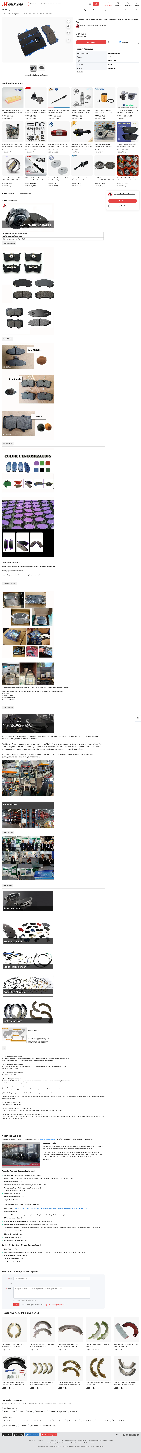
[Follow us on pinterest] (135, 1435)
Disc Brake (49, 14)
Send (16, 1304)
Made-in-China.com (62, 1443)
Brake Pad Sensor (56, 1208)
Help (104, 10)
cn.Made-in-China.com (88, 1443)
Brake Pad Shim (20, 1208)
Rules (137, 10)
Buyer (95, 10)
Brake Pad (65, 1208)
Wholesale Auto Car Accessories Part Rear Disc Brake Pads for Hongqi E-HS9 (126, 145)
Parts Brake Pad (87, 1421)
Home (3, 14)
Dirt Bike (29, 1412)
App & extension (115, 10)
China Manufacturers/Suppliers (55, 1440)
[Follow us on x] (127, 1435)
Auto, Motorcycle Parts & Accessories (19, 14)
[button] (90, 4)
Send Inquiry (91, 42)
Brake (42, 14)
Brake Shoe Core (74, 1208)
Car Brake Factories (59, 1421)
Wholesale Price (82, 1440)
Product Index (103, 1440)
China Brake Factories (9, 1421)
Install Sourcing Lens (50, 1435)
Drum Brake (73, 1412)
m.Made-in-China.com (75, 1443)
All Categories (9, 10)
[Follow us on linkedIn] (138, 1435)
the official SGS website (47, 1139)
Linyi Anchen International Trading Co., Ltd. (93, 25)
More (3, 1429)
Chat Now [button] (125, 42)
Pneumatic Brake (41, 1412)
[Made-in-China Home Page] (12, 4)
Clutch (21, 1412)
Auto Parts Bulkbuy (49, 1425)
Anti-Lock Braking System (58, 1412)
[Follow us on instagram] (130, 1435)
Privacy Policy (99, 1446)
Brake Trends (35, 1425)
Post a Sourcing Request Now (55, 1305)
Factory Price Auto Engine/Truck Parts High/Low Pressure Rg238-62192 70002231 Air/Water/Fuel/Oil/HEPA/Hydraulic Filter (13, 145)
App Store (7, 1435)
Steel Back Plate (44, 1208)
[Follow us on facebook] (124, 1435)
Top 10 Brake (23, 1425)
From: (10, 1278)
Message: (9, 1289)
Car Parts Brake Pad (9, 1425)
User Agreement (81, 1446)
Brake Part (84, 1208)
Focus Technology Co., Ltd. (57, 1446)
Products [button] (33, 4)
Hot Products (31, 1440)
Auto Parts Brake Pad (102, 1421)
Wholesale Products (70, 1440)
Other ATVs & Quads (9, 1412)
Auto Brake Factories (27, 1421)
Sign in (137, 5)
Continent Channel (93, 1440)
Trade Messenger (32, 1435)
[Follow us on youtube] (133, 1435)
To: (11, 1283)
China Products (41, 1440)
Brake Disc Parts (74, 1421)
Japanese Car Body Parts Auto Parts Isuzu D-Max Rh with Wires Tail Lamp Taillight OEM (58, 145)
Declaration (91, 1446)
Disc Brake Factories (43, 1421)
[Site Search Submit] (96, 4)
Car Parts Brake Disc (119, 1421)
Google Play (18, 1435)
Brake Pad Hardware (32, 1208)
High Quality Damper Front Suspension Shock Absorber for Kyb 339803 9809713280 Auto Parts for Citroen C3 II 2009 (34, 179)
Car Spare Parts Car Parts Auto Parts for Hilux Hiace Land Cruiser (35, 145)
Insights (111, 1440)
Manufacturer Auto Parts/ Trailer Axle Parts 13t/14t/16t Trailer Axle (81, 145)
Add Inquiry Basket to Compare (37, 75)
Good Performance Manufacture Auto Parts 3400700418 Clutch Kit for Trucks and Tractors (104, 179)
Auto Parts (35, 14)
